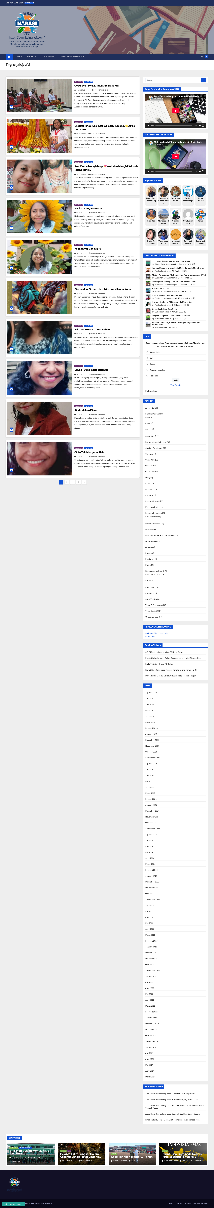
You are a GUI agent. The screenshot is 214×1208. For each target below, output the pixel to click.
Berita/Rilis (149, 436)
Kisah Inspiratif (151, 507)
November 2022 (152, 959)
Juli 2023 (149, 911)
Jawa (147, 423)
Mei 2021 (149, 1065)
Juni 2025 (149, 775)
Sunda (148, 429)
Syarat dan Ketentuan (72, 57)
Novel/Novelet (151, 541)
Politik (147, 565)
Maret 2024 (150, 864)
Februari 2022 (151, 1012)
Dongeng (149, 477)
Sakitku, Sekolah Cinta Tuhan (92, 329)
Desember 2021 (152, 1023)
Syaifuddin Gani (161, 327)
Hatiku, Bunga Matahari (88, 208)
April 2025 (149, 787)
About (18, 57)
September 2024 (152, 829)
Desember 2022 (152, 953)
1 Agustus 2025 (83, 90)
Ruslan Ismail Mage (163, 271)
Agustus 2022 (151, 976)
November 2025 (152, 746)
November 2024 (152, 817)
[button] (202, 57)
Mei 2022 (149, 994)
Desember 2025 (152, 740)
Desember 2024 (152, 811)
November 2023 (152, 888)
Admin (200, 221)
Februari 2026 (151, 728)
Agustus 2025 (151, 764)
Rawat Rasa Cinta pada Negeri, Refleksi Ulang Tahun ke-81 (171, 670)
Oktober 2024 (151, 823)
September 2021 (152, 1041)
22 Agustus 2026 (19, 1157)
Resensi (148, 593)
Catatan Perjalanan (153, 448)
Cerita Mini (149, 460)
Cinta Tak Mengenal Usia (89, 452)
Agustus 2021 (151, 1047)
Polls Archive (151, 391)
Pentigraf (149, 559)
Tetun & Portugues (153, 605)
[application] (175, 111)
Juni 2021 (149, 1059)
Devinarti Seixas (101, 90)
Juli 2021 (149, 1053)
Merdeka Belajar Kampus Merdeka (160, 535)
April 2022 (149, 1000)
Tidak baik (153, 376)
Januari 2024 (151, 876)
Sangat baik (154, 352)
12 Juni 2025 (81, 374)
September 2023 (152, 899)
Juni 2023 (149, 917)
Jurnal (148, 580)
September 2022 (152, 970)
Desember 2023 (152, 882)
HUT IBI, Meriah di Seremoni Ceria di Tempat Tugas (178, 1120)
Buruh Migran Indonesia (155, 442)
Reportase (149, 587)
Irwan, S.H (135, 1161)
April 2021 (149, 1071)
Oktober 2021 (151, 1035)
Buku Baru (32, 57)
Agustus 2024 (151, 834)
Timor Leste (89, 81)
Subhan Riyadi (86, 1161)
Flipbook (149, 495)
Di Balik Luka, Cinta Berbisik (91, 369)
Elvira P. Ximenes (97, 134)
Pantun (148, 553)
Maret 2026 (150, 722)
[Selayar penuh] (203, 126)
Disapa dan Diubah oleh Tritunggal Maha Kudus (103, 289)
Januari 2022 (151, 1018)
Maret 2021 (150, 1077)
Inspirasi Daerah (152, 501)
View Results (175, 385)
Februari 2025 (151, 799)
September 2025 (152, 758)
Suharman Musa (162, 312)
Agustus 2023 (151, 905)
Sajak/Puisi (79, 81)
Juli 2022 (149, 982)
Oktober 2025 (151, 752)
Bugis (147, 417)
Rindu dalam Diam (85, 410)
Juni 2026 (149, 704)
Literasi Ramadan (152, 524)
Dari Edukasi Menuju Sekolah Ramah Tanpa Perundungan (170, 676)
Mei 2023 (149, 923)
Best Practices (151, 516)
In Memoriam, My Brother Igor (185, 1100)
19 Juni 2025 (81, 213)
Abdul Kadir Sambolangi (165, 264)
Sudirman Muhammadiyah (163, 200)
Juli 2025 (149, 769)
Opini (147, 547)
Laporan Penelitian (153, 513)
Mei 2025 (149, 781)
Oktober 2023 (151, 894)
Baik (151, 358)
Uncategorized (151, 617)
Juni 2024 (149, 846)
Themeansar (47, 1203)
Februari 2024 (151, 870)
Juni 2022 (149, 988)
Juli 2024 (149, 840)
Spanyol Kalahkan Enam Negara (186, 1114)
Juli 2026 (149, 699)
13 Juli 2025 (81, 134)
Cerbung (149, 454)
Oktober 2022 (151, 964)
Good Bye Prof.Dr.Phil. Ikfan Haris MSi (96, 85)
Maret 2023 (150, 935)
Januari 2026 (151, 734)
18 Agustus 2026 (69, 1161)
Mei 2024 (149, 852)
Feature (148, 489)
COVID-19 (149, 472)
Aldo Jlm (151, 221)
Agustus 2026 (151, 693)
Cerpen (148, 466)
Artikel (148, 408)
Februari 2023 (151, 941)
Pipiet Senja (150, 636)
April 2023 (149, 929)
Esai (147, 483)
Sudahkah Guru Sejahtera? (183, 1094)
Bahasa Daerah (152, 414)
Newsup (37, 1203)
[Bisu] (200, 126)
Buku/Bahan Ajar (152, 574)
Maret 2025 (150, 793)
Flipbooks (49, 57)
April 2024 (149, 858)
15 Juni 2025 (81, 293)
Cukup (152, 364)
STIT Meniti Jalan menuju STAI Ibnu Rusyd (164, 652)
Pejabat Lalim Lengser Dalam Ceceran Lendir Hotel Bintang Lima (173, 658)
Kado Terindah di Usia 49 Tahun (159, 664)
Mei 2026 (149, 710)
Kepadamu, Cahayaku (87, 248)
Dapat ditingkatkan (157, 370)
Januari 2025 (151, 805)
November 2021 (152, 1029)
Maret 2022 (150, 1006)
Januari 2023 (151, 947)
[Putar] (148, 126)
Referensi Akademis (154, 571)
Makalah (149, 529)
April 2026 (149, 716)
